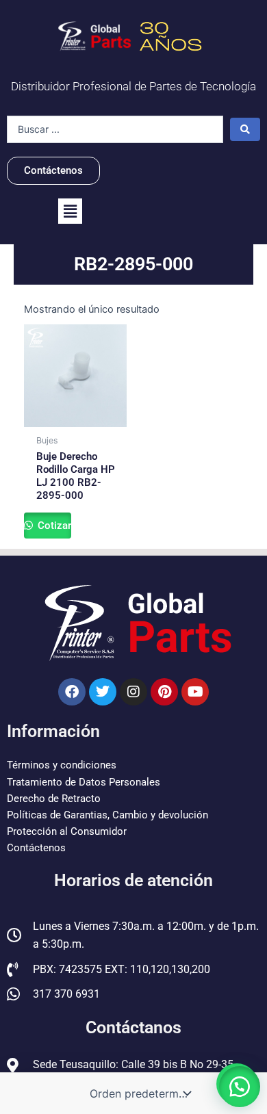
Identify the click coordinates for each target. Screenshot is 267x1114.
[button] (70, 211)
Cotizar (53, 525)
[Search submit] (245, 129)
